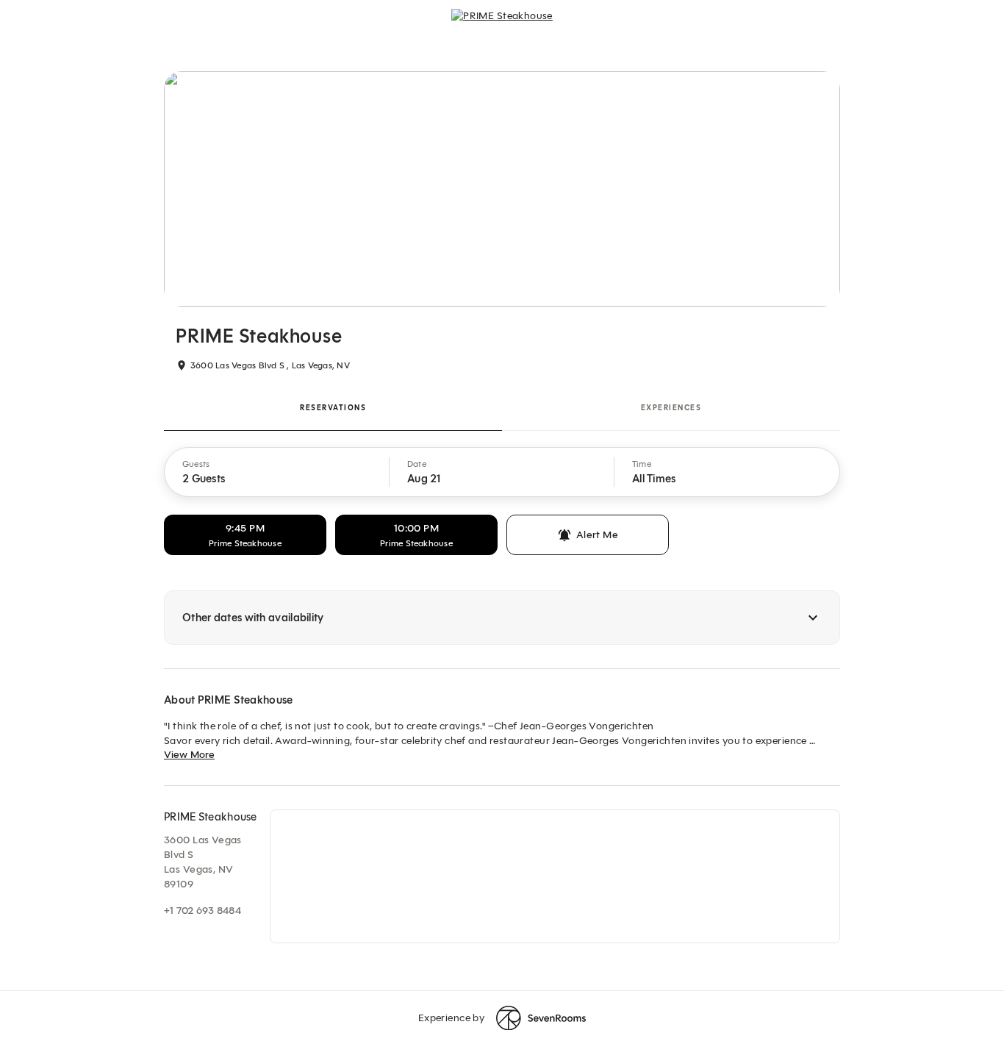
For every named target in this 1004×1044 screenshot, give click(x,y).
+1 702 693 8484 (202, 910)
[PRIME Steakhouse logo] (502, 26)
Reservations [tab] (333, 407)
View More (189, 754)
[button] (277, 472)
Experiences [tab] (671, 407)
